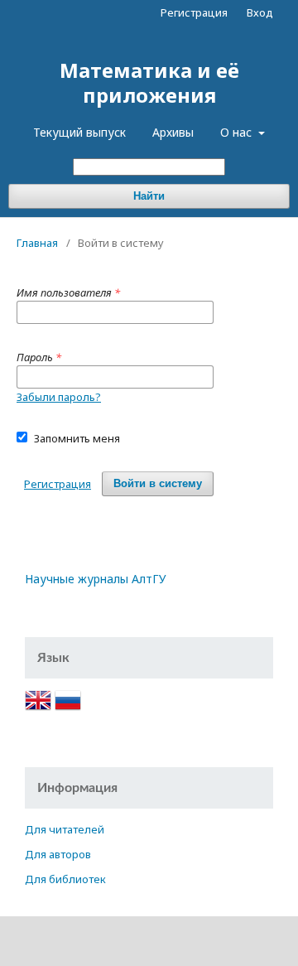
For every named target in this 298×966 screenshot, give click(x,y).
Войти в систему (157, 483)
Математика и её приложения (149, 82)
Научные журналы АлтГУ (95, 579)
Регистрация (194, 12)
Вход (260, 12)
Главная (37, 242)
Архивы (173, 132)
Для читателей (64, 829)
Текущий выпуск (79, 132)
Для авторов (58, 854)
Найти (149, 196)
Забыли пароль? (59, 396)
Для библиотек (65, 879)
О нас (237, 132)
